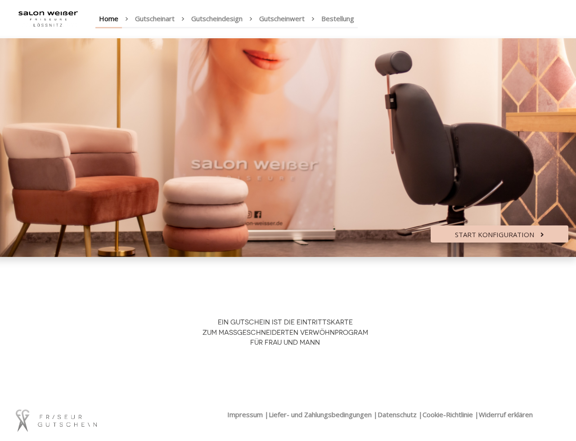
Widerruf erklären (506, 414)
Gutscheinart (155, 18)
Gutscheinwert (282, 18)
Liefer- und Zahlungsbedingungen (320, 414)
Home (108, 18)
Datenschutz (397, 414)
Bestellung (337, 18)
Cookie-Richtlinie (448, 414)
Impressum (245, 414)
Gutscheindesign (217, 18)
